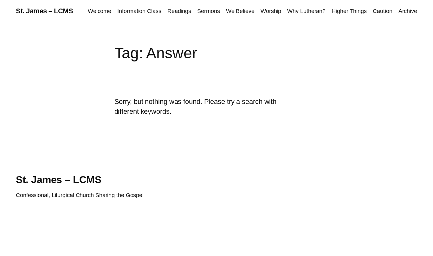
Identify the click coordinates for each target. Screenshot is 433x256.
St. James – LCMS (44, 11)
